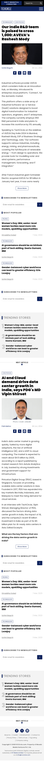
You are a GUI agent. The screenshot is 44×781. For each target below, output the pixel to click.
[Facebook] (14, 73)
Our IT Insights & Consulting (11, 3)
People (5, 219)
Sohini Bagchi (7, 68)
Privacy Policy (11, 738)
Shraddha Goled (9, 235)
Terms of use (23, 738)
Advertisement (25, 735)
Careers (15, 735)
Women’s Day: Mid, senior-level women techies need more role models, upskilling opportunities (20, 226)
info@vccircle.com (23, 755)
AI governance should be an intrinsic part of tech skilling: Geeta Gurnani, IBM (22, 248)
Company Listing (22, 740)
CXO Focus (19, 22)
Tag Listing (33, 738)
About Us (7, 735)
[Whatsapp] (29, 73)
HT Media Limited (17, 753)
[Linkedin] (24, 73)
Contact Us (36, 735)
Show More (22, 188)
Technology (7, 22)
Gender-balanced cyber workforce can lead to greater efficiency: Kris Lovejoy (21, 270)
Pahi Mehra (6, 426)
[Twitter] (19, 73)
